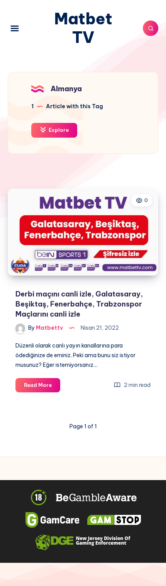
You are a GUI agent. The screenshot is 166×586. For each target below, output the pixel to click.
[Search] (150, 28)
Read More (42, 387)
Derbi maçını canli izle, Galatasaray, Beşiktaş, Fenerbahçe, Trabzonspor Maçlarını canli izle (79, 304)
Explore (58, 130)
